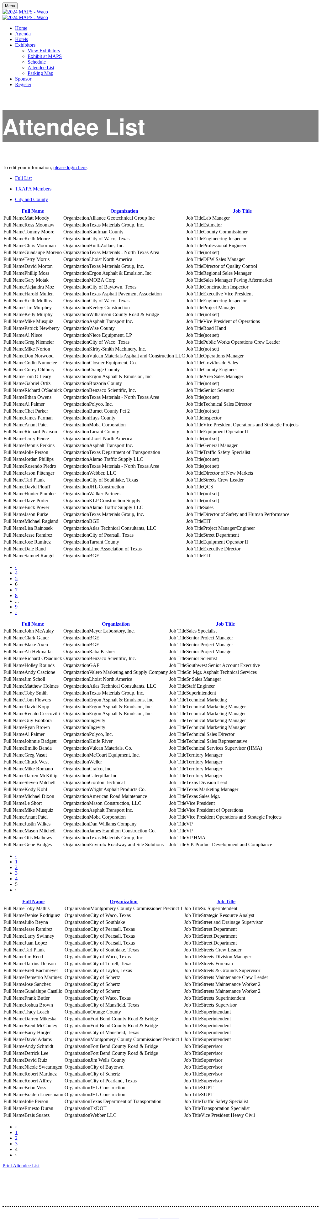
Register (23, 84)
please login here (70, 167)
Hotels (21, 39)
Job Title (242, 211)
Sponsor (23, 78)
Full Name (33, 211)
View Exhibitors (44, 50)
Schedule (37, 62)
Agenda (23, 33)
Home (21, 28)
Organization (124, 211)
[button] (21, 1165)
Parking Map (40, 73)
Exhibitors (25, 45)
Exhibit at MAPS (45, 56)
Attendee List (41, 67)
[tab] (166, 178)
